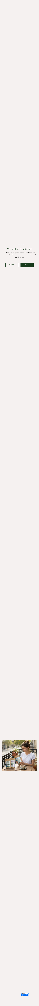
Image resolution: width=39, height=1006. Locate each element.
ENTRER (27, 264)
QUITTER (12, 265)
